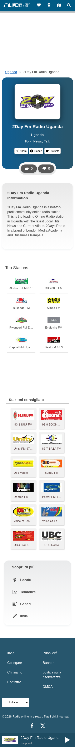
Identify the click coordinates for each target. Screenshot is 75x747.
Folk (28, 141)
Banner (48, 663)
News (37, 141)
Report (38, 151)
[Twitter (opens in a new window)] (43, 726)
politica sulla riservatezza (52, 675)
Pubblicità (50, 653)
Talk (47, 141)
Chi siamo (14, 672)
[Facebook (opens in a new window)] (32, 726)
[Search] (69, 5)
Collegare (14, 663)
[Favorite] (39, 5)
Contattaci (14, 682)
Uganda (11, 72)
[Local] (49, 5)
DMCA (48, 686)
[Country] (59, 5)
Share (23, 151)
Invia (10, 653)
